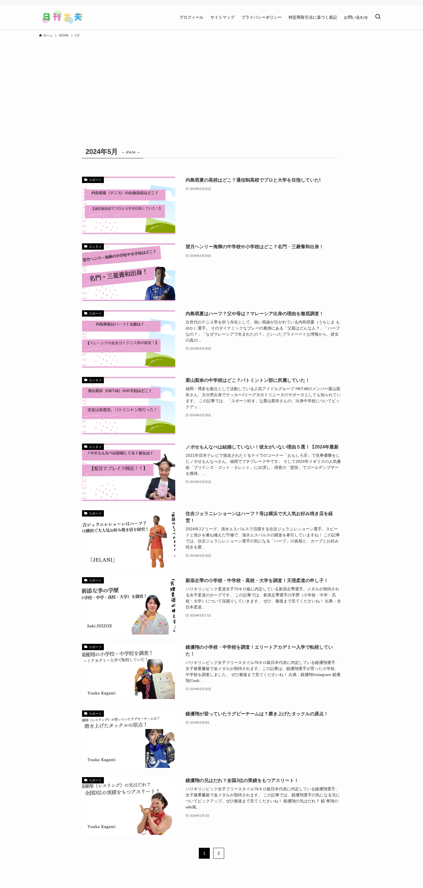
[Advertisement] (211, 83)
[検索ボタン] (377, 17)
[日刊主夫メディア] (62, 17)
